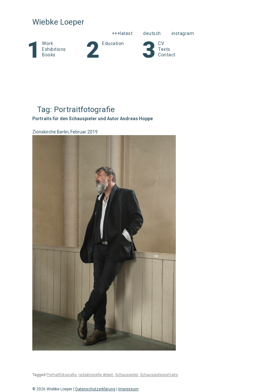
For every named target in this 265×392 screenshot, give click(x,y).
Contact (166, 54)
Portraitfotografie (62, 375)
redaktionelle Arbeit (96, 375)
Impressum (128, 389)
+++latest (122, 33)
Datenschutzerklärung (95, 389)
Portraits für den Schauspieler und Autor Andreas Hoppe (92, 118)
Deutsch (152, 33)
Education (113, 43)
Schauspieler (126, 375)
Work (47, 43)
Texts (164, 49)
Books (49, 54)
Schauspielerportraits (159, 375)
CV (161, 43)
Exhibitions (54, 49)
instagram (183, 33)
